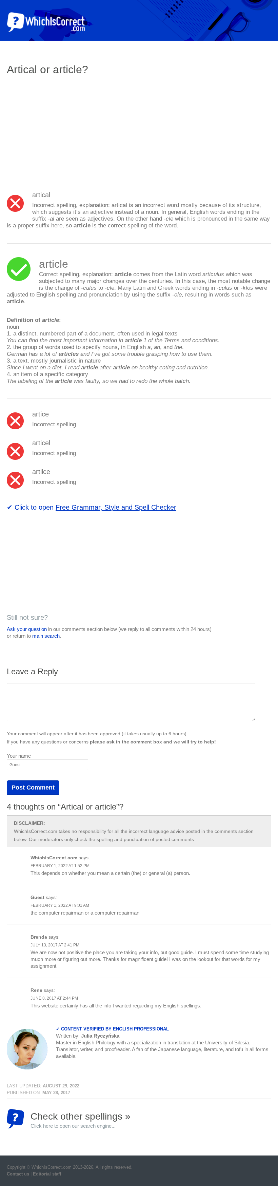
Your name (19, 756)
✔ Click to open (91, 507)
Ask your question (27, 629)
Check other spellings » (81, 1119)
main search (46, 636)
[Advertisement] (64, 130)
